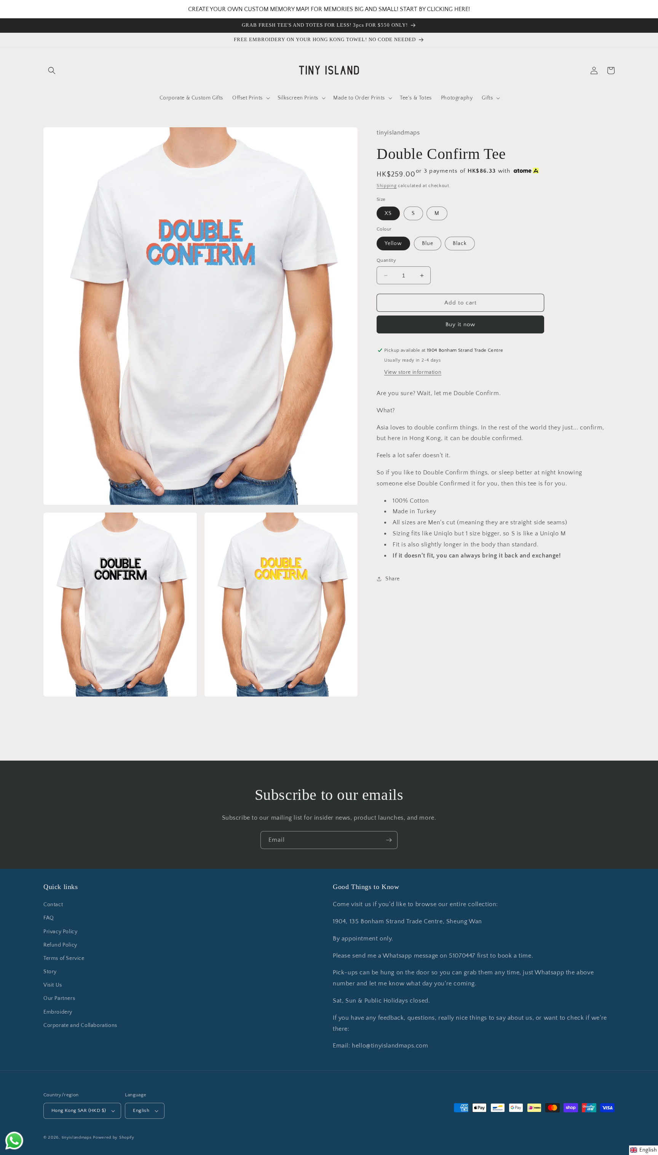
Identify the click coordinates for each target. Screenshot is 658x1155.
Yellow (393, 243)
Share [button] (392, 579)
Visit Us (52, 985)
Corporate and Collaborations (80, 1025)
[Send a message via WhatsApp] (14, 1140)
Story (50, 972)
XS (388, 213)
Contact (53, 905)
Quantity (386, 260)
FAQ (48, 918)
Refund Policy (60, 945)
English (141, 1110)
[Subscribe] (388, 840)
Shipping (387, 185)
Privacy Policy (60, 932)
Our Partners (59, 998)
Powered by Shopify (113, 1137)
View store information (412, 372)
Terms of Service (64, 958)
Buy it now (460, 324)
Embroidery (57, 1012)
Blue (427, 243)
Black (460, 243)
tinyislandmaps (77, 1137)
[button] (51, 70)
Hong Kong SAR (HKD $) (78, 1110)
